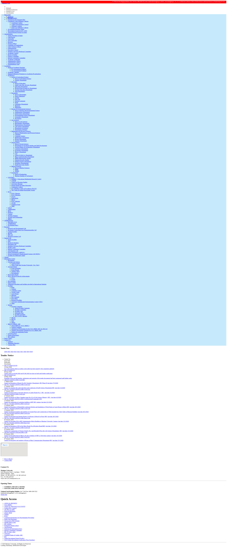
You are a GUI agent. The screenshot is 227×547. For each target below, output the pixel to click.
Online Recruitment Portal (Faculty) (14, 538)
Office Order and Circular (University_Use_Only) (25, 265)
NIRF (13, 206)
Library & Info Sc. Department (23, 155)
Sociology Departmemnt (22, 163)
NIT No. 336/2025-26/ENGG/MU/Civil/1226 (17, 408)
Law (16, 153)
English (17, 98)
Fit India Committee (20, 310)
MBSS (10, 219)
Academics (7, 66)
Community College (17, 187)
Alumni (6, 257)
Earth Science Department (22, 113)
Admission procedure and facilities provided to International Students (27, 284)
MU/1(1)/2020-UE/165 (10, 365)
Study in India (12, 282)
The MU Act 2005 (9, 509)
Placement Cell (12, 244)
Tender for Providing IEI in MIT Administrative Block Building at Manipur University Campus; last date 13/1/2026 (36, 421)
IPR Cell (10, 235)
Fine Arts (17, 99)
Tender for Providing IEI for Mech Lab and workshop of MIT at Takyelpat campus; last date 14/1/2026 (33, 435)
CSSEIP (13, 180)
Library (10, 208)
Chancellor (11, 39)
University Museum (16, 184)
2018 (31, 351)
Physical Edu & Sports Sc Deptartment (26, 88)
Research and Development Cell (17, 228)
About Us (10, 16)
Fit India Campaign (16, 306)
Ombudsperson (12, 48)
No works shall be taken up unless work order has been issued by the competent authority (29, 368)
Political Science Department (23, 161)
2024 (12, 351)
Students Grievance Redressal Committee (19, 51)
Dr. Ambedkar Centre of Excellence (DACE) (24, 188)
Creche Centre (15, 292)
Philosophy (18, 107)
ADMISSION (12, 223)
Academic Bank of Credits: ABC (13, 535)
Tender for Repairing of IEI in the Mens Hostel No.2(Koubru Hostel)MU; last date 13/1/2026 (30, 426)
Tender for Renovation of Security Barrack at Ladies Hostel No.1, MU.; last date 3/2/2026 (29, 392)
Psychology (18, 118)
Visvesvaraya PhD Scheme (11, 521)
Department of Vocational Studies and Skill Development (31, 145)
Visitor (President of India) (15, 35)
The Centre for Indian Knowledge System (23, 190)
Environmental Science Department (25, 115)
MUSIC (10, 233)
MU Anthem (11, 337)
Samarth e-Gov (10, 11)
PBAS (13, 200)
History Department (20, 152)
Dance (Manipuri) (20, 96)
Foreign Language (20, 101)
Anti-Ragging (8, 527)
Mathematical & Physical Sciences (21, 131)
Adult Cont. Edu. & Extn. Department (25, 85)
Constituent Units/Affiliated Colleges (18, 21)
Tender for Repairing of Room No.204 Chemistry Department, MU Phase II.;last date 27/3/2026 (31, 383)
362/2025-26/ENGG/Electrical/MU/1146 (15, 432)
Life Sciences (15, 120)
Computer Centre (16, 290)
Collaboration (11, 209)
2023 (15, 351)
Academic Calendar (13, 72)
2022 (18, 351)
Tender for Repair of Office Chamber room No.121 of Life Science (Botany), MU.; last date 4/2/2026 (32, 397)
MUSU (13, 317)
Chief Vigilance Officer (14, 47)
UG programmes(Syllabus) (18, 70)
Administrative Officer (14, 62)
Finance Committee (13, 56)
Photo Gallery (8, 338)
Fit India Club (19, 311)
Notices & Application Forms (19, 332)
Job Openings (12, 281)
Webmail (8, 8)
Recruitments (15, 273)
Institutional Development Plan (16, 19)
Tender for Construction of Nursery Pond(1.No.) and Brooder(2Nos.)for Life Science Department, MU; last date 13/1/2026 (38, 431)
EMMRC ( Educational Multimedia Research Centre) (26, 179)
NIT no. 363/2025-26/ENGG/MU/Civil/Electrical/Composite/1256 (23, 399)
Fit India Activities (20, 314)
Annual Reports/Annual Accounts (17, 32)
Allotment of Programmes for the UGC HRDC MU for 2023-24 (29, 329)
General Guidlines (16, 327)
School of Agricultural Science (19, 77)
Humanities (14, 93)
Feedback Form (15, 204)
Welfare (10, 305)
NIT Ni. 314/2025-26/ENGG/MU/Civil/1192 (17, 437)
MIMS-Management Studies (23, 158)
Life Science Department (22, 126)
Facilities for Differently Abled (16, 255)
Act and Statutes (12, 18)
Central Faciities (12, 231)
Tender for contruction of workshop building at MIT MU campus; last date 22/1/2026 (28, 402)
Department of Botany (21, 129)
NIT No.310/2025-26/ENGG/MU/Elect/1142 (17, 423)
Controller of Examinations (15, 45)
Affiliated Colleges (16, 26)
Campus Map (11, 345)
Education (14, 82)
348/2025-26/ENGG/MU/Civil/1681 (14, 380)
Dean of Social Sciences (21, 144)
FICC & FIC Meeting (21, 316)
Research (6, 227)
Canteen (13, 289)
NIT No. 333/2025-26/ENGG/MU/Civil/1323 (17, 384)
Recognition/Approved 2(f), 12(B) (17, 31)
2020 (24, 351)
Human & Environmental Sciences (21, 109)
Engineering (14, 172)
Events (13, 279)
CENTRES (11, 177)
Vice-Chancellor (12, 40)
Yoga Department (20, 91)
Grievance (7, 533)
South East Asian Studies (22, 164)
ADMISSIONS (8, 220)
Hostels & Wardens (13, 243)
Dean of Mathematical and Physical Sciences (27, 133)
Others (13, 322)
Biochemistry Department (22, 123)
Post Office (14, 298)
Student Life (7, 238)
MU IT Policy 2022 (9, 532)
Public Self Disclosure (10, 519)
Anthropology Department (22, 112)
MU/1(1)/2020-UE (9, 370)
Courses (10, 214)
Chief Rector (11, 37)
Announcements (12, 266)
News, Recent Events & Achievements (19, 276)
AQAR (13, 203)
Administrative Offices (14, 61)
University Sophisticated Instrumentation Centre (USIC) (27, 302)
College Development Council (19, 24)
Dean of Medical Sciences (22, 168)
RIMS (16, 169)
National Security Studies (22, 160)
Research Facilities (16, 300)
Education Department (21, 86)
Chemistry (18, 134)
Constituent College (16, 23)
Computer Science (20, 136)
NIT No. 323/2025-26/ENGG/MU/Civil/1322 (17, 389)
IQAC (9, 192)
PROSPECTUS (12, 222)
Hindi (16, 102)
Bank (12, 287)
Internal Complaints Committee (16, 58)
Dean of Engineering (21, 174)
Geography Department (21, 117)
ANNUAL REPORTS (10, 503)
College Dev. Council (10, 508)
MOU (9, 211)
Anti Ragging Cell (13, 251)
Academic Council (13, 53)
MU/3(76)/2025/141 (10, 375)
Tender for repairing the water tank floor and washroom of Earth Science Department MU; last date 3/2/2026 (34, 388)
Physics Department (20, 139)
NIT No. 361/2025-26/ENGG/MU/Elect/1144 (17, 418)
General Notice (15, 263)
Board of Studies (12, 55)
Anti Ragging (10, 13)
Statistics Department (21, 141)
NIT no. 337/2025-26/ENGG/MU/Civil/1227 (17, 404)
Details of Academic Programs (16, 67)
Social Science (15, 142)
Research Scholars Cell (14, 236)
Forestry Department (20, 80)
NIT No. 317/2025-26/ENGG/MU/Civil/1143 (17, 427)
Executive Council (13, 50)
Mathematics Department (22, 137)
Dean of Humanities (20, 94)
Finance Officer (12, 43)
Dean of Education (20, 83)
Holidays (10, 212)
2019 (28, 351)
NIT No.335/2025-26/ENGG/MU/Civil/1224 (17, 413)
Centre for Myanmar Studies (19, 182)
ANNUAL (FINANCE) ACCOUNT (14, 506)
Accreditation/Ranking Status (16, 29)
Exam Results (15, 270)
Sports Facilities (12, 239)
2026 (5, 351)
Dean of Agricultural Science (23, 78)
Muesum (13, 295)
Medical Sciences (16, 166)
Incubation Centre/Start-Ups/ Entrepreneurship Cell (22, 230)
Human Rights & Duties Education (21, 185)
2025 (8, 351)
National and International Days (13, 529)
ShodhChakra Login (10, 522)
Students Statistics (13, 215)
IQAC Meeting (15, 201)
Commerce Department (21, 149)
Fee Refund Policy (13, 225)
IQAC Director (15, 193)
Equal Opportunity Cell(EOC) (16, 252)
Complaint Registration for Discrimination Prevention (19, 517)
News (13, 278)
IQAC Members (15, 195)
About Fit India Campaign (22, 308)
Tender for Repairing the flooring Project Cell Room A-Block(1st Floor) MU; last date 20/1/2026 (31, 416)
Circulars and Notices (14, 262)
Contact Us (7, 340)
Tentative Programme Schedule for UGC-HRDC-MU (26, 330)
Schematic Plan (19, 313)
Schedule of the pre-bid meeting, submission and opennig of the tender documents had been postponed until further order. (38, 378)
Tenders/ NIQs (15, 271)
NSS (9, 241)
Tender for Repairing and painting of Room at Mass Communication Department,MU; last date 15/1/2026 (33, 440)
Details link (4, 494)
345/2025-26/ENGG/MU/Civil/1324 (14, 394)
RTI (5, 537)
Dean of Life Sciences (21, 121)
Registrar (10, 42)
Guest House (15, 294)
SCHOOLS (11, 75)
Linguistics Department (21, 104)
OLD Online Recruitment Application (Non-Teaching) (19, 540)
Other (13, 303)
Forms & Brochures (13, 335)
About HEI (7, 15)
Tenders (6, 514)
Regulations (11, 260)
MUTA (13, 319)
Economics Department (21, 150)
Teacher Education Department (23, 90)
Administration (8, 34)
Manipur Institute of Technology (24, 176)
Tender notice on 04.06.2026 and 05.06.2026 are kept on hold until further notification (28, 373)
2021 (21, 351)
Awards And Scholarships (15, 217)
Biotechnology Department (22, 125)
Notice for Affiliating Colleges (19, 27)
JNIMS (17, 171)
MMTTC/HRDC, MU (14, 324)
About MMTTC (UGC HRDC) (20, 325)
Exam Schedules (16, 268)
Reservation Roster (13, 274)
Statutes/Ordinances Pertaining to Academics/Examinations (24, 74)
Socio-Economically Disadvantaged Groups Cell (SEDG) (24, 254)
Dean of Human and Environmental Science (27, 110)
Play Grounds (15, 297)
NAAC (13, 196)
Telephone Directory (12, 9)
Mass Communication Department (24, 157)
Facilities (10, 286)
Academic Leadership (14, 59)
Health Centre (12, 247)
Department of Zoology (21, 128)
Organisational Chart (13, 64)
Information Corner (9, 259)
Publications (14, 198)
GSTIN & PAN (12, 333)
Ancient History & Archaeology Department (27, 147)
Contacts (10, 341)
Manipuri (17, 106)
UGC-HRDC (8, 505)
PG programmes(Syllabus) (18, 69)
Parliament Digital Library (11, 525)
